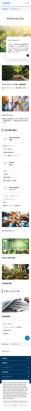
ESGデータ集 (7, 324)
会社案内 (5, 334)
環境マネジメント (8, 146)
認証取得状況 (7, 330)
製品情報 (4, 363)
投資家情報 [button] (5, 372)
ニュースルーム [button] (6, 367)
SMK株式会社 (5, 9)
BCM (4, 202)
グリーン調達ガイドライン (10, 156)
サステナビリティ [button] (7, 377)
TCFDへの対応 (7, 149)
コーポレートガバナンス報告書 (12, 327)
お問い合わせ (6, 351)
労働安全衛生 (7, 177)
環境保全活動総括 (8, 152)
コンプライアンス (8, 199)
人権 (4, 171)
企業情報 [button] (4, 358)
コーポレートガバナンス (10, 196)
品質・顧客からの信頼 (9, 180)
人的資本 (5, 174)
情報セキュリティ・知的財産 (11, 205)
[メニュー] (28, 3)
